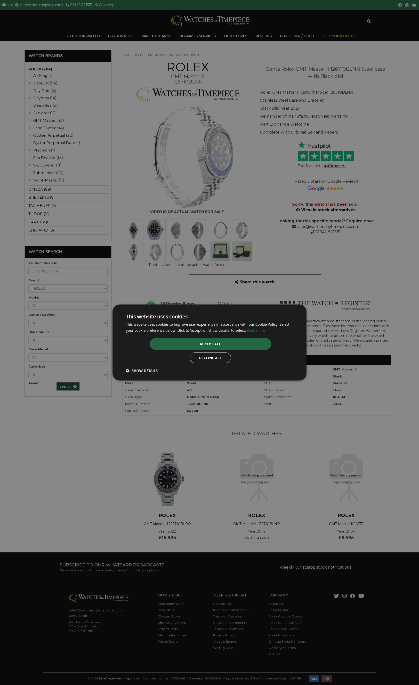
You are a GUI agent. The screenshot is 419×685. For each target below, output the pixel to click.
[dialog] (209, 342)
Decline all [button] (210, 357)
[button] (142, 370)
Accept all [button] (210, 344)
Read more (256, 330)
